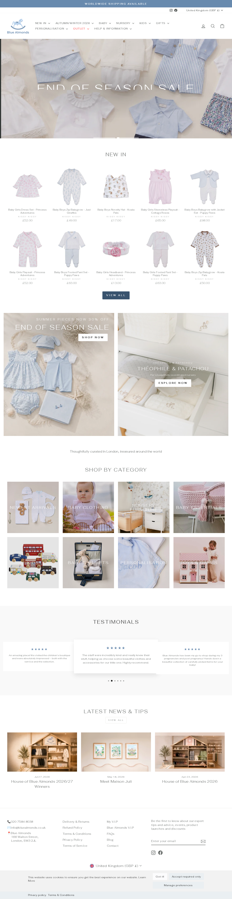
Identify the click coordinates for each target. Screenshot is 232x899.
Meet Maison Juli (116, 781)
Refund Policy (72, 827)
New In (41, 23)
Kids (144, 23)
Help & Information (111, 28)
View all (116, 295)
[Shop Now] (59, 374)
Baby (103, 23)
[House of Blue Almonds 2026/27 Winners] (42, 752)
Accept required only (186, 876)
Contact (113, 845)
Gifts (161, 23)
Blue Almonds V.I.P (120, 827)
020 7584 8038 (22, 821)
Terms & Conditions (61, 895)
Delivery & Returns (76, 821)
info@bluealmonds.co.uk (28, 827)
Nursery (123, 23)
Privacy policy (37, 895)
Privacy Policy (72, 839)
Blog (110, 839)
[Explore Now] (173, 374)
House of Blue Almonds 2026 (190, 781)
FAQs (111, 834)
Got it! (160, 876)
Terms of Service (75, 845)
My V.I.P (112, 821)
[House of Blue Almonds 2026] (190, 752)
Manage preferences (178, 885)
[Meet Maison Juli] (116, 752)
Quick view (27, 202)
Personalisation (50, 28)
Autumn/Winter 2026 (73, 23)
